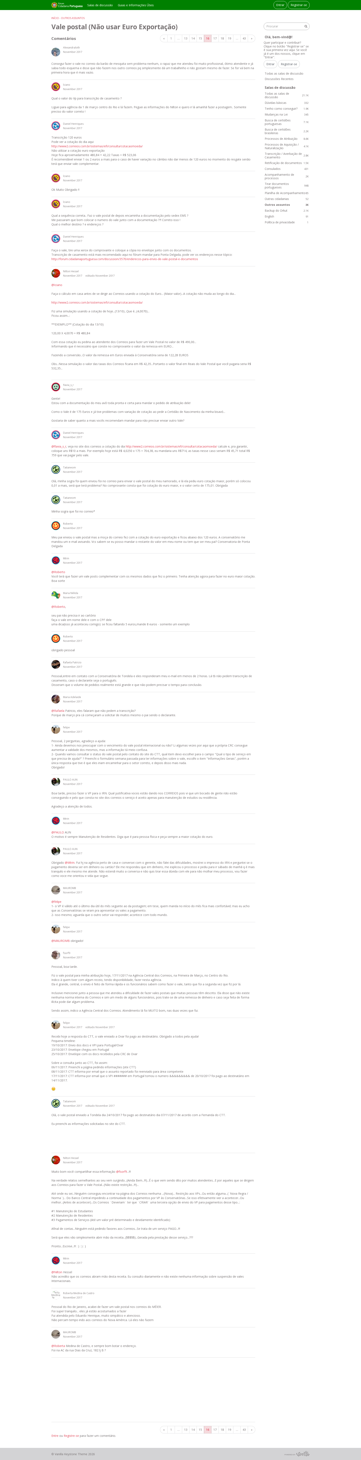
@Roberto (58, 572)
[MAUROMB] (55, 890)
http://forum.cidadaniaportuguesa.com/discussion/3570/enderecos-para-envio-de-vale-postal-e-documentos (124, 259)
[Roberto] (55, 525)
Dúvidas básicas (287, 103)
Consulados (287, 169)
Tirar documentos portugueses (287, 185)
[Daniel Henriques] (55, 125)
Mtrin (66, 558)
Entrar (280, 5)
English (287, 216)
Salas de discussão (100, 5)
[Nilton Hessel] (55, 273)
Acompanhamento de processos (287, 176)
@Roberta (58, 1346)
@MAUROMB (60, 941)
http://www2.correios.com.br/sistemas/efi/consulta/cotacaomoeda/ (97, 146)
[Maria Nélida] (55, 595)
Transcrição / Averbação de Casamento (287, 155)
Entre (54, 1436)
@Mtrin (70, 863)
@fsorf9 (121, 1172)
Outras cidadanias (287, 199)
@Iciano (56, 285)
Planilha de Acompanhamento (287, 193)
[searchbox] (287, 26)
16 (207, 38)
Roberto (68, 523)
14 (193, 38)
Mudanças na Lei (287, 114)
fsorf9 (66, 953)
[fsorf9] (55, 955)
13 (185, 38)
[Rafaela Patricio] (55, 664)
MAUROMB (69, 888)
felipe (66, 727)
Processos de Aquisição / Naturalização (287, 146)
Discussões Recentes (279, 79)
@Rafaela (57, 711)
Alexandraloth (71, 47)
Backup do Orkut (287, 210)
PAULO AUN (70, 779)
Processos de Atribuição (287, 139)
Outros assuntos (287, 205)
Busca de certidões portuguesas (287, 122)
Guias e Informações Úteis (136, 5)
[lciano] (55, 86)
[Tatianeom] (55, 469)
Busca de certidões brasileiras (287, 131)
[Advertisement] (153, 1390)
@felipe (56, 902)
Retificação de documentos (287, 163)
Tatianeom (69, 467)
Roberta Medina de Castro (78, 1293)
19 (229, 38)
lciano (66, 84)
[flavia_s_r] (55, 387)
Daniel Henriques (73, 124)
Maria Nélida (70, 593)
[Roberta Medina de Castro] (55, 1295)
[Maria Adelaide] (55, 699)
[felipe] (55, 729)
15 (200, 38)
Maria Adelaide (72, 697)
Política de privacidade (287, 222)
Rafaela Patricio (72, 662)
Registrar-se (299, 5)
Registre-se (71, 1436)
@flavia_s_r (58, 446)
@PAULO (57, 832)
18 (222, 38)
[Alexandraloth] (55, 52)
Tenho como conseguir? (287, 109)
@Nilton (56, 1272)
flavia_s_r (68, 385)
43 (244, 38)
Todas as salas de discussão (284, 73)
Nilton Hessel (71, 271)
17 (215, 38)
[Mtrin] (55, 560)
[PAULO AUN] (55, 781)
